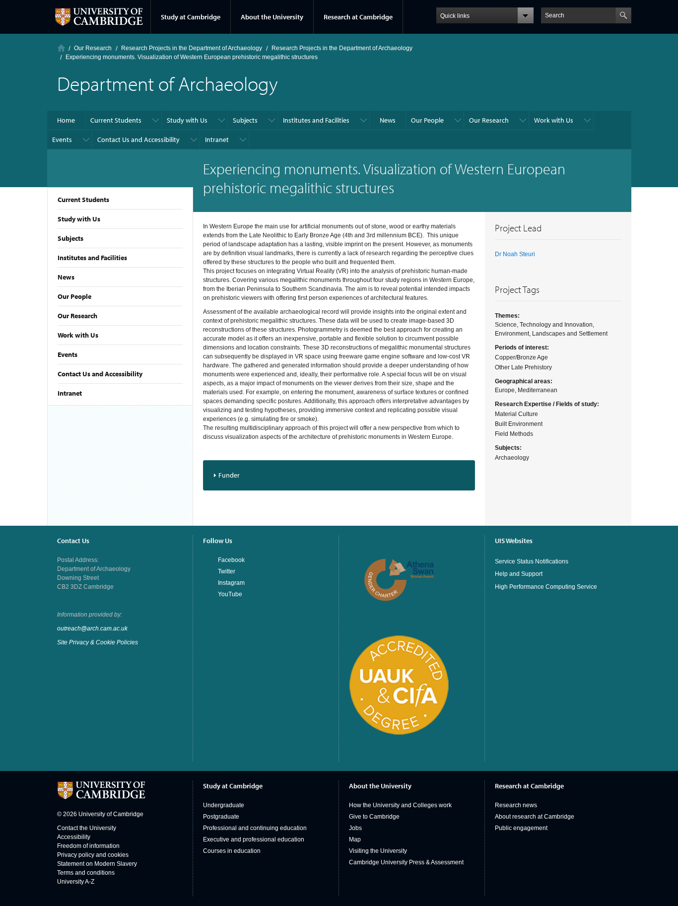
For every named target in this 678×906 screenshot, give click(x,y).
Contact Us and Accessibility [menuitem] (138, 139)
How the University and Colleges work (400, 805)
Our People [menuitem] (427, 120)
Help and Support (518, 573)
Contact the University (86, 828)
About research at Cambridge (534, 816)
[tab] (339, 475)
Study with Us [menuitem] (187, 120)
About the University (272, 16)
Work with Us (78, 335)
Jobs (355, 828)
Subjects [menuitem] (245, 120)
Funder (229, 475)
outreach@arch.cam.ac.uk (92, 628)
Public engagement (521, 828)
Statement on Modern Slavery (97, 863)
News (66, 277)
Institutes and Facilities (92, 257)
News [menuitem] (388, 120)
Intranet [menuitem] (217, 139)
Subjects (70, 238)
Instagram (231, 582)
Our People (74, 296)
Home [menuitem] (66, 120)
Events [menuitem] (62, 139)
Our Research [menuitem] (489, 120)
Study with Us (79, 218)
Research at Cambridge (358, 16)
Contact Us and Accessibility (100, 373)
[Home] (61, 48)
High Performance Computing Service (546, 586)
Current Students (83, 199)
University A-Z (75, 881)
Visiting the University (378, 850)
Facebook (231, 560)
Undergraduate (223, 805)
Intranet (70, 393)
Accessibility (73, 837)
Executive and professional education (253, 839)
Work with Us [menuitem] (553, 120)
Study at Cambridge (190, 16)
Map (355, 839)
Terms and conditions (86, 872)
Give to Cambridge (374, 816)
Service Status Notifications (531, 561)
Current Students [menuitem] (115, 120)
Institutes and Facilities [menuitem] (316, 120)
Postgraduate (221, 816)
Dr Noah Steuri (515, 254)
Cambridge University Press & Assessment (406, 862)
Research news (516, 805)
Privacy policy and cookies (93, 854)
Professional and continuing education (255, 828)
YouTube (230, 594)
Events (67, 354)
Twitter (226, 571)
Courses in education (232, 850)
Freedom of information (88, 845)
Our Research (77, 315)
